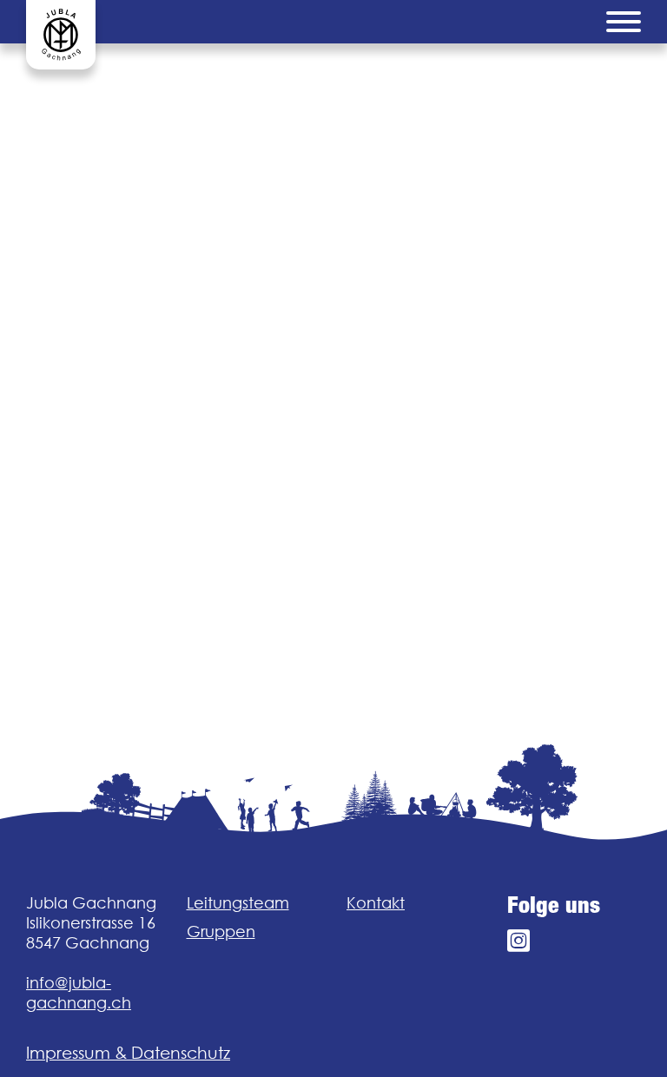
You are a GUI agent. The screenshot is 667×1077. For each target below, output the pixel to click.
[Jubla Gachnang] (60, 34)
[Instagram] (518, 941)
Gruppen (221, 931)
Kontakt (376, 903)
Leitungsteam (238, 903)
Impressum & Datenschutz (128, 1052)
